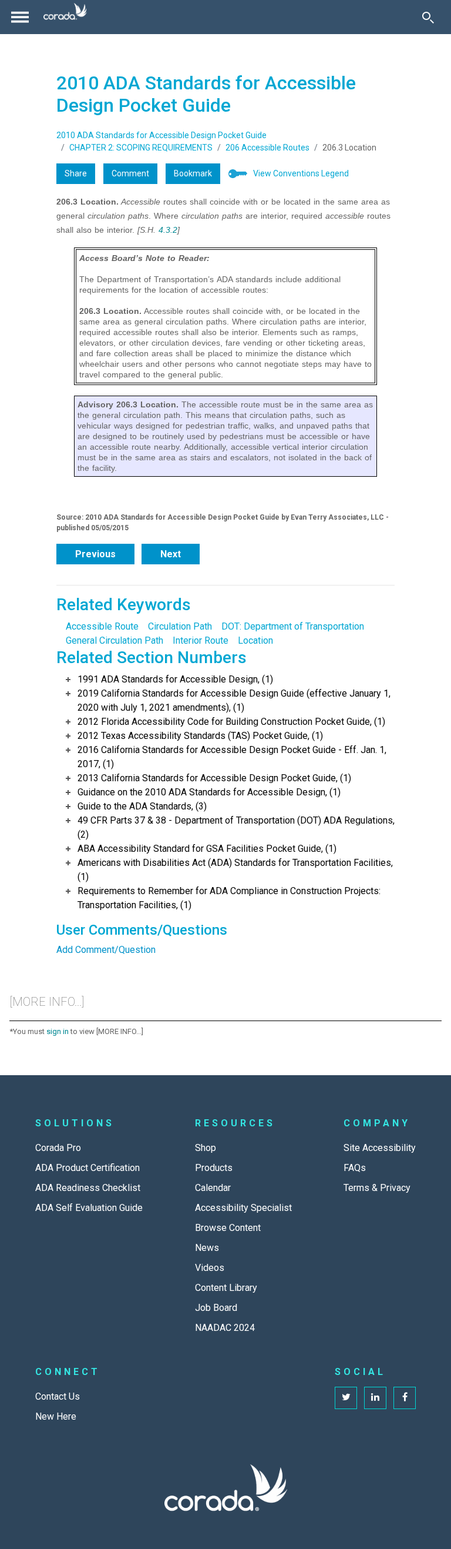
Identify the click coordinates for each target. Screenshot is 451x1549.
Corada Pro (58, 1147)
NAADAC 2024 (225, 1327)
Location (255, 640)
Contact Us (57, 1396)
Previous (95, 554)
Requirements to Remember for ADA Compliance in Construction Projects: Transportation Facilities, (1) (229, 898)
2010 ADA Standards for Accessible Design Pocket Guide (161, 135)
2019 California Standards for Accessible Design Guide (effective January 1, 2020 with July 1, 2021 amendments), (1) (234, 700)
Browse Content (228, 1227)
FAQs (355, 1167)
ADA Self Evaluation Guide (89, 1207)
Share (76, 173)
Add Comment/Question (106, 949)
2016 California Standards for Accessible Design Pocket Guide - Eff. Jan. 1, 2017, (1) (232, 757)
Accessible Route (102, 626)
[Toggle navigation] (20, 17)
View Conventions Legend (301, 173)
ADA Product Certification (87, 1167)
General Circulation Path (114, 640)
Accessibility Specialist (243, 1207)
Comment (130, 173)
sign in (57, 1031)
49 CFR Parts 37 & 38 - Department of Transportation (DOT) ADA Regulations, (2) (236, 827)
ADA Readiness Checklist (87, 1187)
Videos (209, 1267)
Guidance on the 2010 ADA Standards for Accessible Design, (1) (209, 792)
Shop (205, 1147)
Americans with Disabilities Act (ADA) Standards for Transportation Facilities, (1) (235, 869)
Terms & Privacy (377, 1187)
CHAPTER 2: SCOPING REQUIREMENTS (141, 147)
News (207, 1247)
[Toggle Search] (428, 17)
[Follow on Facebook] (404, 1398)
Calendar (213, 1187)
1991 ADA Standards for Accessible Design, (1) (175, 679)
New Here (55, 1416)
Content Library (226, 1287)
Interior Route (200, 640)
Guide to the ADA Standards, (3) (142, 806)
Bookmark (193, 173)
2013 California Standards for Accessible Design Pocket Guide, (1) (214, 778)
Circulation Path (180, 626)
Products (214, 1167)
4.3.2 (168, 230)
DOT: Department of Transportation (292, 626)
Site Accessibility (380, 1147)
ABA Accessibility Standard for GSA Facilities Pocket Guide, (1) (207, 848)
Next (170, 554)
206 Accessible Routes (267, 147)
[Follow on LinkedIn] (375, 1398)
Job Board (216, 1307)
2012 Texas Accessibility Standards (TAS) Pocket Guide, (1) (200, 735)
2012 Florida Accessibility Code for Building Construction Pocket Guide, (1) (231, 721)
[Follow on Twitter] (346, 1398)
